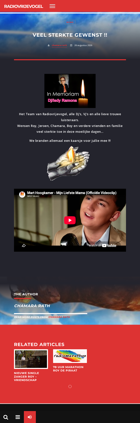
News (69, 22)
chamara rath (59, 45)
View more (31, 359)
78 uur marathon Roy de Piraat (68, 369)
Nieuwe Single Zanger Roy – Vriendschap (26, 377)
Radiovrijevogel (23, 6)
